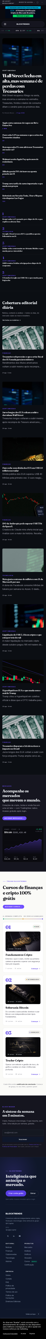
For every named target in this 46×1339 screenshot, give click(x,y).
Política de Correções (10, 1296)
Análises (27, 1251)
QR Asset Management (8, 2)
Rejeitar (32, 1333)
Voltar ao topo (31, 1314)
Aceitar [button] (23, 1333)
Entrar (33, 1193)
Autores (9, 1261)
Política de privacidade (10, 1287)
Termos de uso (11, 1292)
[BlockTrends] (23, 24)
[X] (8, 1236)
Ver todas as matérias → (11, 320)
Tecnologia (10, 1258)
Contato (9, 1279)
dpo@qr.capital (11, 1230)
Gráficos (27, 1254)
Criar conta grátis (15, 1193)
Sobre (8, 1275)
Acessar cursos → (13, 907)
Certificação (29, 1265)
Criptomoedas (9, 70)
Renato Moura (9, 113)
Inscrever (23, 1139)
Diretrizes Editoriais (13, 1301)
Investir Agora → (27, 2)
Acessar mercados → (14, 818)
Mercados (28, 1247)
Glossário (28, 1258)
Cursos (30, 1261)
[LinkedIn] (14, 1236)
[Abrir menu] (5, 24)
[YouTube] (19, 1236)
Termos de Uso (34, 1144)
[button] (37, 2)
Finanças (9, 1251)
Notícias (9, 1247)
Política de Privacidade (9, 1146)
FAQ (7, 1282)
